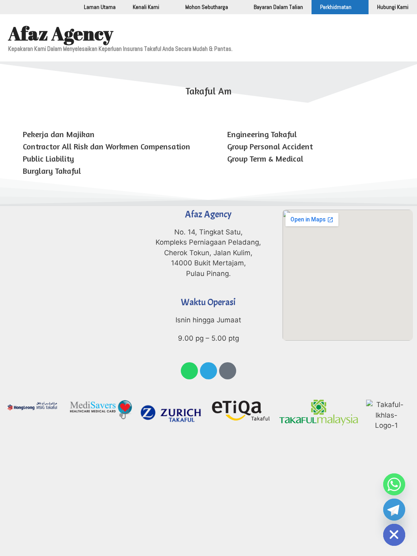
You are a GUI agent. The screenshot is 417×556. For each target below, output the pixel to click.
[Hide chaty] (394, 535)
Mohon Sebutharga (206, 7)
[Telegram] (208, 370)
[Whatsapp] (189, 370)
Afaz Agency (60, 33)
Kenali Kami (146, 7)
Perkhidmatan (335, 7)
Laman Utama (100, 7)
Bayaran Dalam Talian (278, 7)
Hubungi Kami (392, 7)
